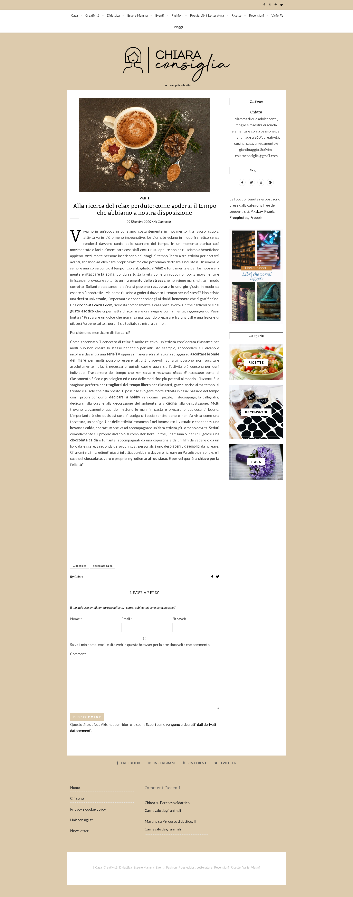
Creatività (92, 15)
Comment (78, 654)
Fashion (177, 15)
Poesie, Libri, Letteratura (207, 15)
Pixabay (256, 211)
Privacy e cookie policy (88, 809)
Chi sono (77, 798)
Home (75, 787)
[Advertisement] (144, 515)
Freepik (256, 217)
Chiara (78, 576)
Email (126, 618)
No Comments (162, 221)
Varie (275, 15)
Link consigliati (82, 820)
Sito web (179, 618)
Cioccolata (79, 565)
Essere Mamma (137, 15)
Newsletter (79, 830)
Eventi (159, 15)
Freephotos (238, 217)
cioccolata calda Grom (94, 305)
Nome (76, 618)
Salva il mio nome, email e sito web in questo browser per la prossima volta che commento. (140, 644)
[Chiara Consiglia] (176, 61)
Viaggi (178, 27)
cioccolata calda (103, 565)
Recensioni (256, 15)
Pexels (269, 211)
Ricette (236, 15)
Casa (74, 15)
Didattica (113, 15)
